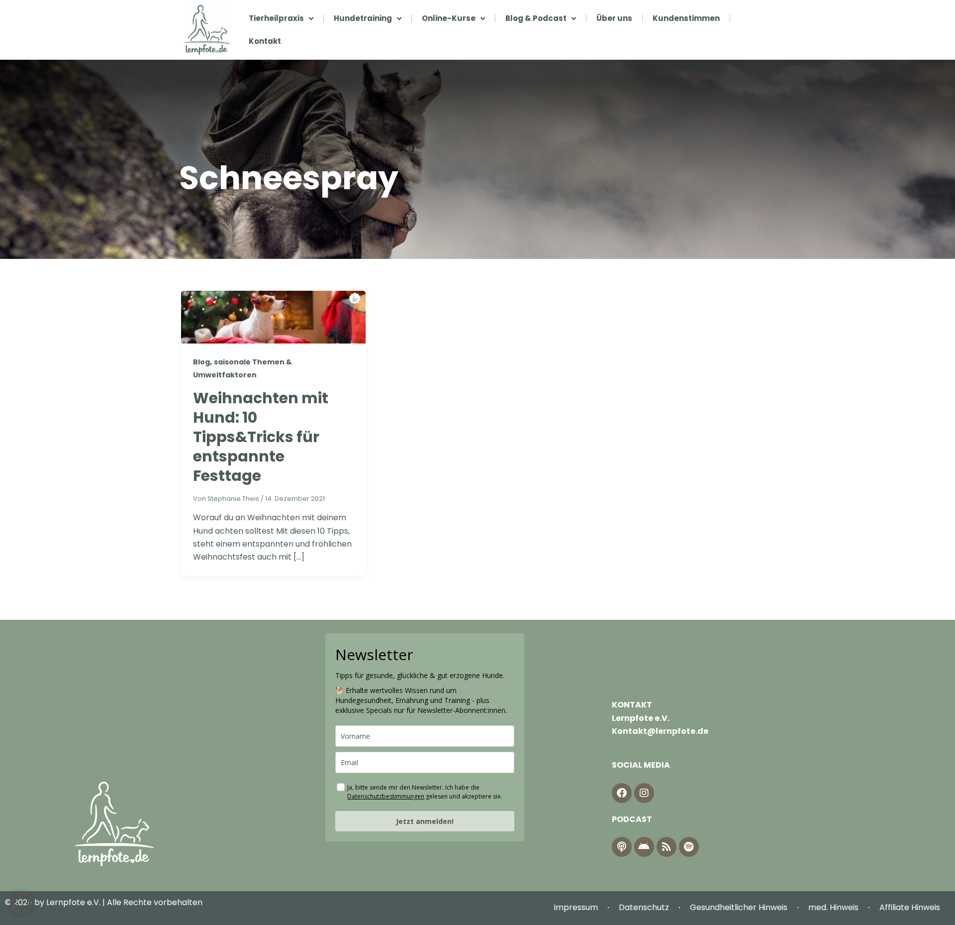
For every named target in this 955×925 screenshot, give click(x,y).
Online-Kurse (449, 18)
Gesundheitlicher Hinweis (738, 907)
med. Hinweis (833, 907)
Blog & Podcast (536, 18)
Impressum (576, 907)
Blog (201, 362)
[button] (22, 903)
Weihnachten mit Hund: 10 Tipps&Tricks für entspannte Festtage (260, 436)
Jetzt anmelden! (425, 821)
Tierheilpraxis (276, 18)
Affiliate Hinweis (909, 907)
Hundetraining (363, 18)
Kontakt (265, 41)
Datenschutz (644, 907)
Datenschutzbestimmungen (385, 796)
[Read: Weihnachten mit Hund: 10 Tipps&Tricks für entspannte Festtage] (273, 316)
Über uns (614, 18)
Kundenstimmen (686, 18)
